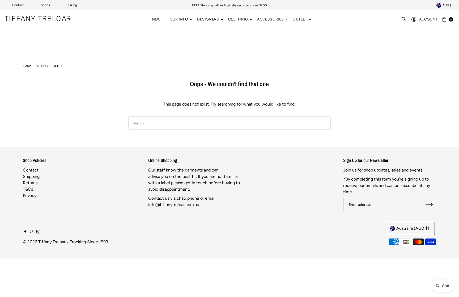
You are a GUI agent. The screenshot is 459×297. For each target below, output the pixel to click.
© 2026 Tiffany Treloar (44, 241)
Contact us (158, 198)
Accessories (270, 19)
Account (428, 19)
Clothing (238, 19)
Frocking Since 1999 (89, 241)
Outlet (300, 19)
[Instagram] (38, 232)
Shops (45, 5)
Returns (30, 182)
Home (27, 66)
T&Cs (28, 189)
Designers (208, 19)
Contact (18, 5)
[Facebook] (25, 232)
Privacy (29, 195)
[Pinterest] (31, 232)
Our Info (179, 19)
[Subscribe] (429, 204)
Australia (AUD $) (412, 228)
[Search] (404, 19)
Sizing (72, 5)
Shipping (31, 176)
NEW (156, 19)
